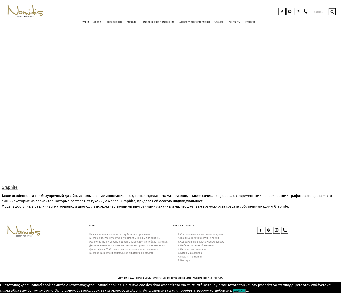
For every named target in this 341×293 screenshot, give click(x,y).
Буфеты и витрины (191, 256)
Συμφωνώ (239, 290)
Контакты (218, 278)
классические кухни (211, 234)
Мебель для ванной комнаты (197, 245)
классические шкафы (211, 241)
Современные (188, 234)
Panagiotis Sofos (183, 278)
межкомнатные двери (206, 238)
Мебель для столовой (193, 249)
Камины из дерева (191, 252)
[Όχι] (247, 291)
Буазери (185, 260)
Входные (185, 238)
